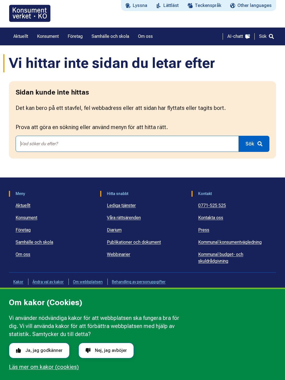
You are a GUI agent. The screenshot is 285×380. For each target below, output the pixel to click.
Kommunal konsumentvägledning (230, 242)
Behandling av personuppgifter (139, 282)
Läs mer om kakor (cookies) (44, 367)
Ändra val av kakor (48, 282)
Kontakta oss (210, 217)
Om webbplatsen (88, 282)
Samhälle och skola (34, 242)
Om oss (23, 254)
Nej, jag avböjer (111, 350)
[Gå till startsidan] (30, 13)
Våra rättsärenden (124, 217)
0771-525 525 (212, 205)
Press (203, 230)
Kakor (18, 282)
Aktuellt (23, 205)
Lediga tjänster (121, 205)
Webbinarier (118, 254)
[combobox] (127, 144)
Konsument (26, 217)
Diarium (114, 230)
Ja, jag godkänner (44, 350)
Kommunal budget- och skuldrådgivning (220, 258)
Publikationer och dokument (134, 242)
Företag (23, 230)
